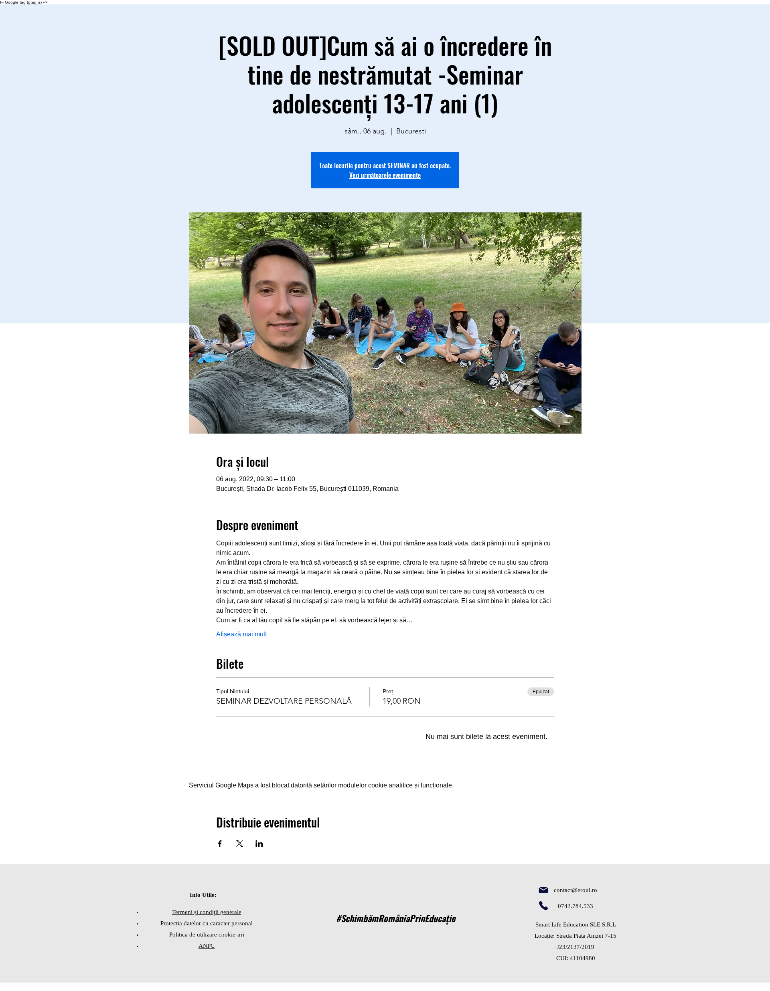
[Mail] (543, 890)
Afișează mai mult (241, 634)
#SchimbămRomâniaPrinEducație (395, 918)
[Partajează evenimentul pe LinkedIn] (259, 843)
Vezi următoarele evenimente (385, 175)
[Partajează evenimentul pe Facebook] (220, 843)
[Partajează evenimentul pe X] (239, 843)
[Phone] (543, 905)
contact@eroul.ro (575, 890)
